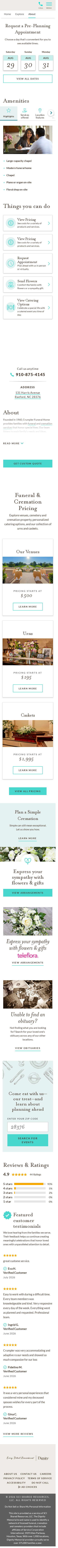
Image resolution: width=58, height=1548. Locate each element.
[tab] (8, 113)
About (31, 13)
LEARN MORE (28, 838)
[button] (47, 5)
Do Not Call (40, 1482)
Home (7, 13)
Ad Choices (29, 1487)
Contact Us (28, 1474)
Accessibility (16, 1482)
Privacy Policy (14, 1478)
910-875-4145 (30, 374)
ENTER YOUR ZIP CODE (22, 1118)
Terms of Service (40, 1478)
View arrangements (28, 962)
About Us (10, 1474)
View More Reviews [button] (18, 1433)
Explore (19, 13)
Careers (46, 1474)
